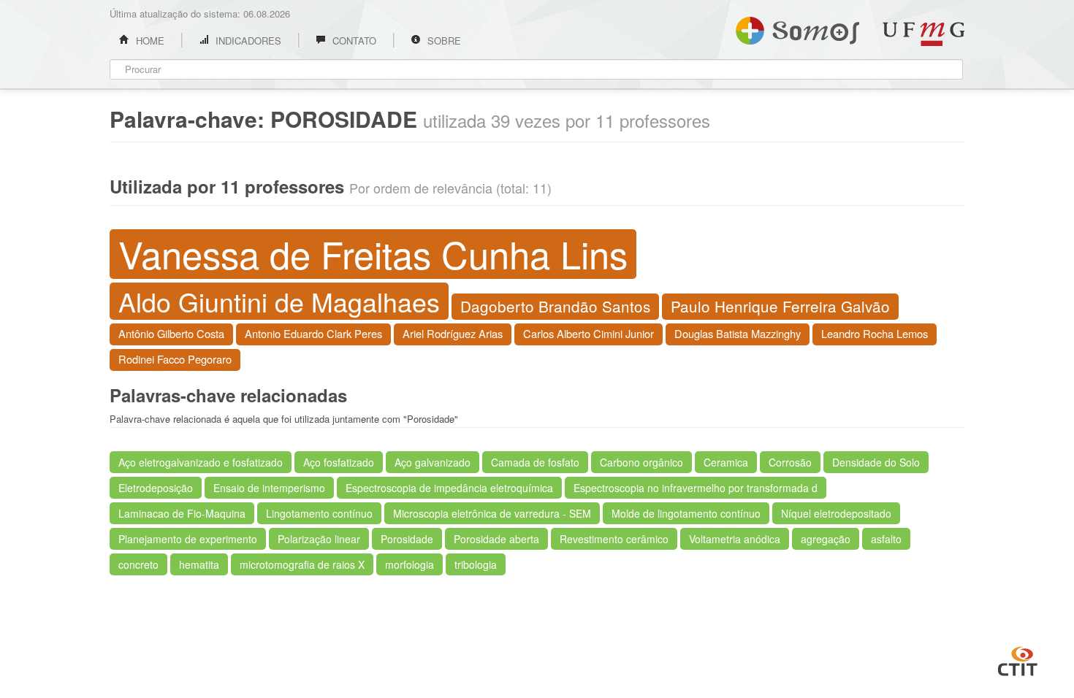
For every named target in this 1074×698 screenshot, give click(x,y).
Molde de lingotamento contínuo (686, 513)
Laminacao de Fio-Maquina (181, 513)
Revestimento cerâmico (614, 539)
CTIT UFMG (1017, 659)
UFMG (923, 34)
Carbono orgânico (641, 462)
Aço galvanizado (433, 462)
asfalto (886, 539)
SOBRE (442, 40)
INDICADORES (247, 40)
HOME (148, 40)
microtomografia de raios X (302, 564)
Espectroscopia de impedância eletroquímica (449, 487)
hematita (199, 564)
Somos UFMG (797, 27)
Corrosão (790, 462)
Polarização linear (319, 539)
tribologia (475, 564)
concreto (138, 564)
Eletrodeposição (155, 487)
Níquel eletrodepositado (836, 513)
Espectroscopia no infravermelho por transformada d (696, 487)
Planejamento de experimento (187, 539)
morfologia (409, 564)
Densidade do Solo (876, 462)
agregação (825, 539)
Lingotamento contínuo (319, 513)
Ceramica (726, 462)
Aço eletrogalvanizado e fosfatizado (200, 462)
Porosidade (407, 539)
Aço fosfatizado (338, 462)
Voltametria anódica (734, 539)
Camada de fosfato (535, 462)
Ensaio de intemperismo (269, 487)
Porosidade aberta (496, 539)
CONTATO (353, 40)
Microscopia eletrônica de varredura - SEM (492, 513)
